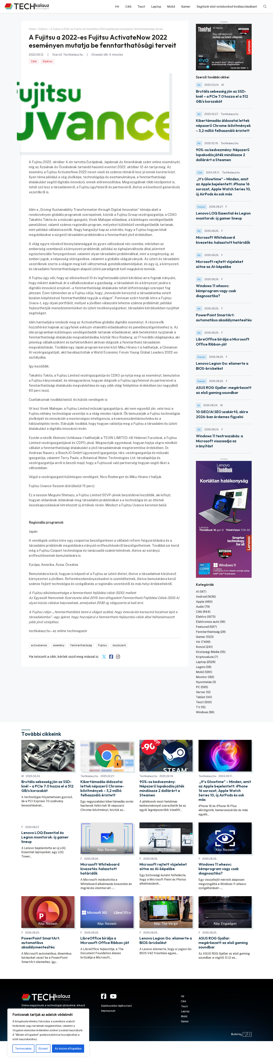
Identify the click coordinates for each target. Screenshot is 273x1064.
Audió (200, 606)
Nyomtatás (204, 682)
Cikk (128, 6)
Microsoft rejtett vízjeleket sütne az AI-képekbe (163, 866)
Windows (202, 712)
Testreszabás (23, 1048)
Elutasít (43, 1048)
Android (201, 596)
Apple (200, 601)
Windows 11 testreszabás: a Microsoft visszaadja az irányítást (219, 441)
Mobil (171, 6)
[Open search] (265, 6)
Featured (202, 627)
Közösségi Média (207, 652)
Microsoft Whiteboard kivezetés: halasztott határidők (99, 869)
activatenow (39, 645)
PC (198, 687)
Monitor (201, 677)
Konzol (200, 647)
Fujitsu (102, 645)
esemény (58, 645)
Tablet (200, 697)
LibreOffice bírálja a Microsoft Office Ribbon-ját (104, 940)
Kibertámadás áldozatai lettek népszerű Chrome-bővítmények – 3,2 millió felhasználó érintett (223, 125)
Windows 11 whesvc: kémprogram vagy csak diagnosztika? (216, 290)
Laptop (156, 6)
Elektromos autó (207, 622)
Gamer (186, 6)
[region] (48, 1033)
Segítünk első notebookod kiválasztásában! (226, 6)
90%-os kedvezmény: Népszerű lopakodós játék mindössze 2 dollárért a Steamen (222, 154)
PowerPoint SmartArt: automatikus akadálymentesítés (40, 942)
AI (198, 405)
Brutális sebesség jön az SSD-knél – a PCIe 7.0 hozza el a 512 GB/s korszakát (222, 96)
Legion (200, 667)
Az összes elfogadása (68, 1048)
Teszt (141, 6)
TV (198, 707)
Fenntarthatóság (208, 632)
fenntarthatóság (81, 645)
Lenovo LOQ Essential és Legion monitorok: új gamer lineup (45, 837)
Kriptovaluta (205, 657)
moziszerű (119, 645)
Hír (117, 6)
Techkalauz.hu (73, 54)
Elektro (47, 61)
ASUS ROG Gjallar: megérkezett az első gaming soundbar (223, 942)
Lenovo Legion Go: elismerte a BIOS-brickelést (165, 940)
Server (200, 692)
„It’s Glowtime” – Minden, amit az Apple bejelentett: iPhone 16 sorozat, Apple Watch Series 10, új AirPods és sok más (225, 790)
